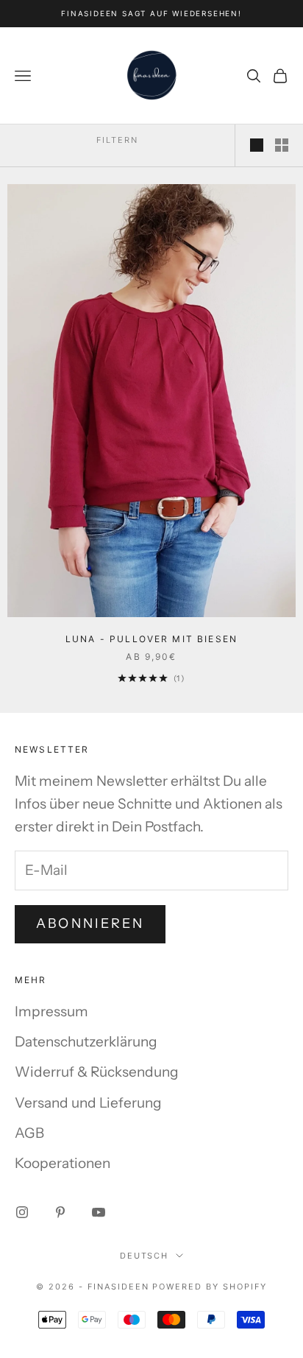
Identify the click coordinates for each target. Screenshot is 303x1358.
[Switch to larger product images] (256, 145)
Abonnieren (90, 923)
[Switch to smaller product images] (281, 145)
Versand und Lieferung (88, 1102)
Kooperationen (62, 1163)
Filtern (117, 140)
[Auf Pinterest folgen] (60, 1212)
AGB (29, 1133)
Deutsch (144, 1255)
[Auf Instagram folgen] (22, 1212)
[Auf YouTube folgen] (98, 1212)
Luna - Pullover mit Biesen (151, 638)
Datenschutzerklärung (86, 1041)
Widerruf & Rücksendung (97, 1071)
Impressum (51, 1011)
